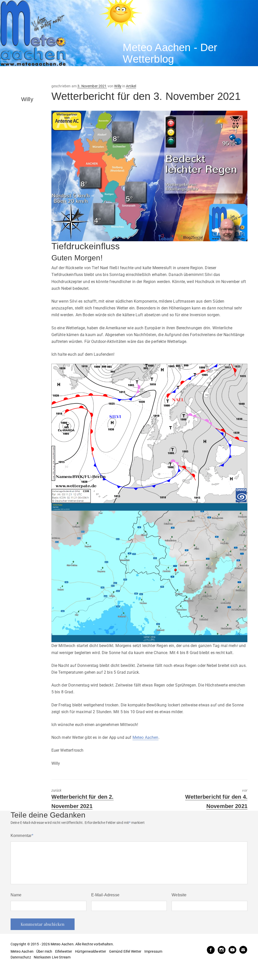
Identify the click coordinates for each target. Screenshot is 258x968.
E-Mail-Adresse (105, 895)
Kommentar (22, 835)
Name (16, 895)
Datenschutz (21, 957)
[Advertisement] (91, 75)
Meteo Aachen (145, 737)
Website (179, 895)
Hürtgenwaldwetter (90, 951)
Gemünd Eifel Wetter (125, 951)
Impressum (153, 951)
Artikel (131, 86)
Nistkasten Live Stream (52, 957)
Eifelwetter (63, 951)
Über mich (44, 951)
